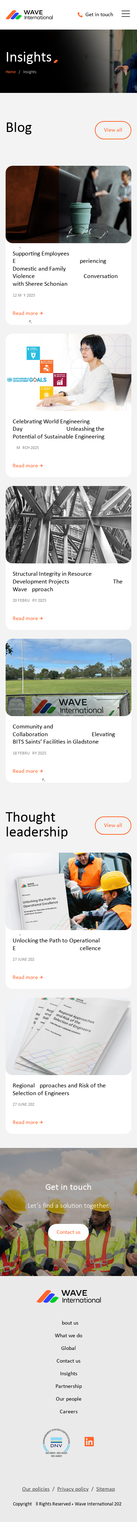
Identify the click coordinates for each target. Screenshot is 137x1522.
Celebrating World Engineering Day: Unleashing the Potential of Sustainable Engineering (58, 429)
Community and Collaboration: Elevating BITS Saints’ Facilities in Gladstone (64, 734)
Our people (68, 1399)
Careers (69, 1412)
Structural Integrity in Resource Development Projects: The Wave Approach (68, 582)
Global (68, 1348)
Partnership (69, 1386)
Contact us (68, 1361)
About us (68, 1323)
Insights (68, 1374)
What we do (68, 1336)
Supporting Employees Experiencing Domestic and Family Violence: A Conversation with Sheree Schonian (65, 269)
